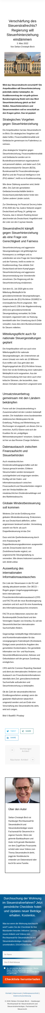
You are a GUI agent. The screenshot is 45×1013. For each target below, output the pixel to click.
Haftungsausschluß (30, 993)
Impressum (17, 993)
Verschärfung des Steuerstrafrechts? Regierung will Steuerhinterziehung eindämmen (22, 30)
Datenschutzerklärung (22, 996)
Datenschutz (12, 972)
